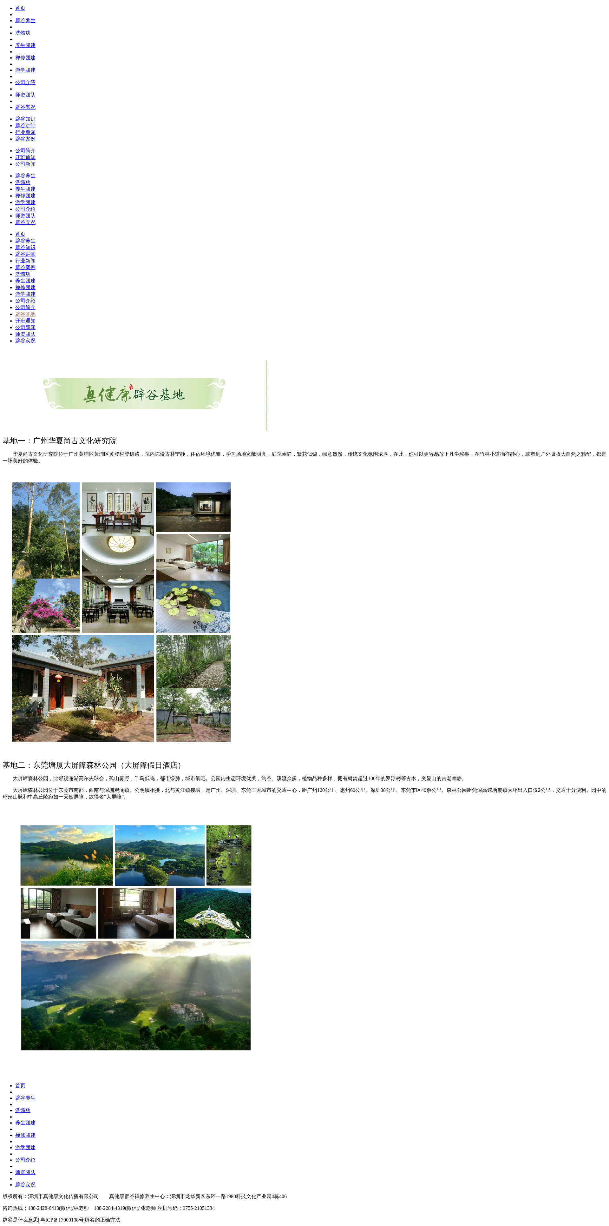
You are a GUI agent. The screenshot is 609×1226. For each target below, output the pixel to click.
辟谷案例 (25, 139)
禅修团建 (25, 57)
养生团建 (25, 45)
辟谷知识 (25, 119)
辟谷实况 (25, 107)
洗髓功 (22, 33)
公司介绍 (25, 82)
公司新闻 (25, 164)
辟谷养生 (25, 20)
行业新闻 (25, 132)
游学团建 (25, 70)
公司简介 (25, 150)
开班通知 (25, 157)
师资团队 (25, 94)
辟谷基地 (25, 314)
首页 (20, 8)
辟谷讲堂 (25, 125)
